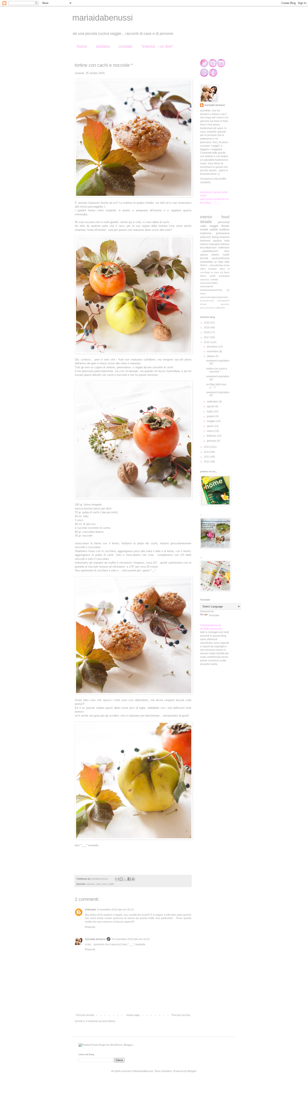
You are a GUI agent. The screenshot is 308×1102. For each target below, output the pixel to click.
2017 (207, 337)
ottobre (211, 356)
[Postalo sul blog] (121, 879)
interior (206, 217)
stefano (103, 46)
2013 (207, 456)
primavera (222, 233)
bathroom (224, 247)
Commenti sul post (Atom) (100, 1021)
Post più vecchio (181, 1015)
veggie (214, 225)
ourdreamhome (220, 258)
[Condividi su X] (125, 879)
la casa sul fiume (220, 272)
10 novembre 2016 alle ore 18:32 (131, 939)
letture (203, 276)
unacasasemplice (209, 283)
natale (214, 229)
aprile (210, 426)
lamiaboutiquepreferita (211, 290)
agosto (211, 406)
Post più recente (85, 1015)
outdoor (224, 229)
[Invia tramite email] (117, 879)
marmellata (206, 261)
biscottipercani (208, 247)
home (82, 46)
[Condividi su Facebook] (129, 879)
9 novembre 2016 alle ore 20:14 (115, 909)
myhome (206, 233)
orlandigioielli (223, 300)
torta (226, 240)
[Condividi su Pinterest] (133, 879)
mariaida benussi (95, 939)
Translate (213, 615)
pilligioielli (220, 308)
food (104, 884)
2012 (207, 461)
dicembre (212, 346)
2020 (207, 322)
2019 (207, 327)
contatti (125, 46)
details (206, 221)
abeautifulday (216, 265)
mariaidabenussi (102, 17)
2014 (207, 451)
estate (204, 229)
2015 (207, 446)
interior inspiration (210, 244)
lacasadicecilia (207, 300)
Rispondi (90, 927)
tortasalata (224, 276)
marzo (211, 431)
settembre (213, 401)
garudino (225, 304)
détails (203, 304)
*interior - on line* (157, 46)
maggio (211, 421)
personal (223, 222)
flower (225, 225)
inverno (224, 237)
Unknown (90, 909)
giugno (211, 416)
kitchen (225, 244)
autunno (91, 884)
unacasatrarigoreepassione (214, 297)
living (215, 237)
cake (98, 884)
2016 (207, 342)
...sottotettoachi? (209, 251)
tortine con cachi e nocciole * (216, 370)
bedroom (205, 240)
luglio (210, 411)
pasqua (217, 240)
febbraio (212, 435)
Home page (133, 1015)
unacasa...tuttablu (209, 279)
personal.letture (207, 308)
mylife (226, 254)
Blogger (192, 1071)
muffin (111, 884)
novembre (213, 351)
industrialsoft (206, 286)
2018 (207, 332)
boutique (212, 269)
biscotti (204, 258)
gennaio (212, 440)
